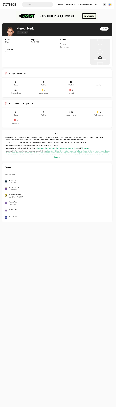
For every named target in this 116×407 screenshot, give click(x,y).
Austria (10, 49)
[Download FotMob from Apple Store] (104, 4)
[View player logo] (10, 31)
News (60, 5)
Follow (104, 29)
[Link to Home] (9, 4)
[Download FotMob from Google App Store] (110, 4)
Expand (57, 157)
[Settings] (96, 4)
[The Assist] (57, 16)
